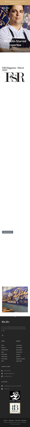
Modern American (15, 49)
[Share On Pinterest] (7, 424)
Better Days (5, 85)
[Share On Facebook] (3, 424)
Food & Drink (24, 47)
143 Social (20, 85)
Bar (15, 47)
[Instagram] (2, 335)
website (19, 187)
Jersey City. (19, 106)
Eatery (18, 47)
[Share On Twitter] (5, 424)
